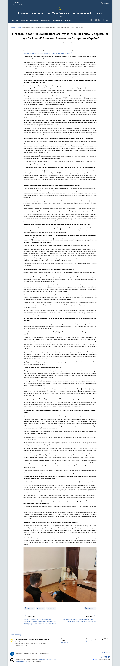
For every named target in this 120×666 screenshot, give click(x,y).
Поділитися (30, 608)
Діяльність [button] (24, 20)
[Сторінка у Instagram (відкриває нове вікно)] (99, 20)
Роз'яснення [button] (34, 20)
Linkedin (41, 608)
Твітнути (52, 608)
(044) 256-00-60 (65, 642)
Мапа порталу (16, 635)
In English (106, 3)
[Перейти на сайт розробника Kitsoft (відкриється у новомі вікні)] (95, 659)
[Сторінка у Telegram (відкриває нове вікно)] (94, 20)
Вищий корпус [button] (57, 20)
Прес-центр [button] (68, 20)
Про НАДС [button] (14, 20)
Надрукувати (91, 608)
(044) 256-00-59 (91, 641)
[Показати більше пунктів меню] (75, 20)
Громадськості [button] (45, 20)
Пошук (107, 20)
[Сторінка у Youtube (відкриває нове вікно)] (96, 20)
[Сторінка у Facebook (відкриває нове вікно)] (91, 20)
